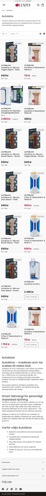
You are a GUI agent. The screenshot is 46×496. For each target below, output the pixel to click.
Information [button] (6, 462)
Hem (3, 10)
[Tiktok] (7, 489)
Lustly (5, 494)
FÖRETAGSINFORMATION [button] (10, 476)
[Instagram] (16, 489)
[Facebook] (3, 489)
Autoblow (6, 66)
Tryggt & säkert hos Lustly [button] (10, 469)
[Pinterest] (12, 489)
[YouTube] (21, 489)
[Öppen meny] (5, 5)
